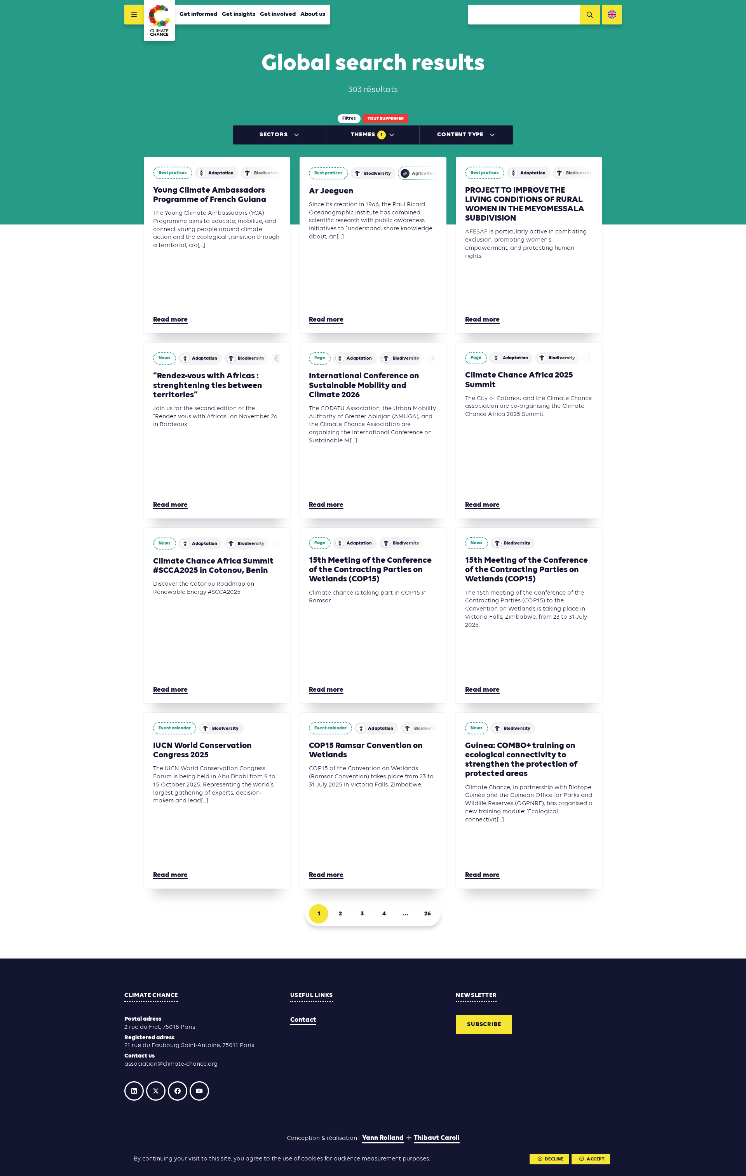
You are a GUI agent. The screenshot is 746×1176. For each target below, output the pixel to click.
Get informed (198, 14)
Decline (554, 1159)
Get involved (278, 14)
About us (312, 14)
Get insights (238, 14)
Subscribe (484, 1024)
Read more (170, 320)
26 (427, 914)
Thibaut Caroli (437, 1138)
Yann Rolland (383, 1138)
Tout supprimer (386, 119)
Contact (303, 1020)
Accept (596, 1159)
